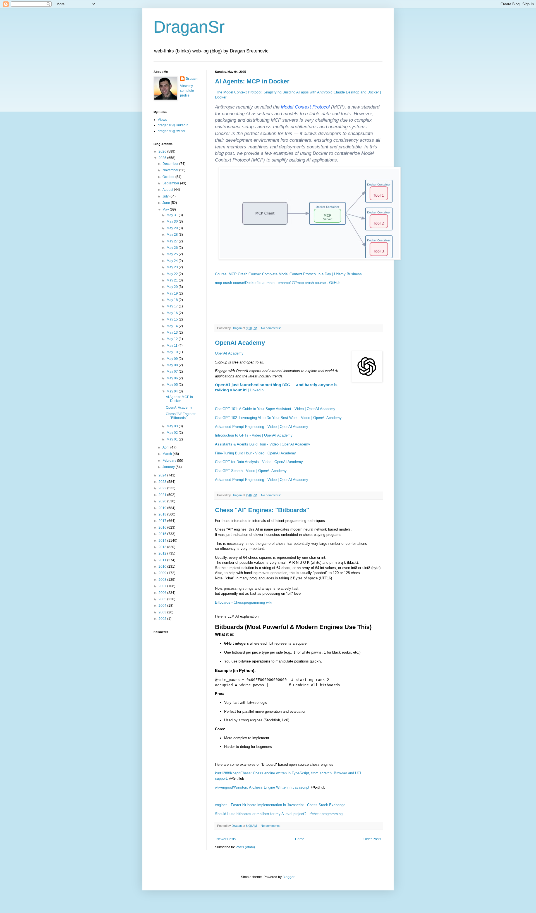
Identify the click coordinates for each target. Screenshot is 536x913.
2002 (163, 619)
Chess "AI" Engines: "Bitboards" (262, 510)
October (168, 177)
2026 (163, 151)
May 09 (173, 359)
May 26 (173, 248)
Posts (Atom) (245, 847)
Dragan (191, 79)
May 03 (173, 426)
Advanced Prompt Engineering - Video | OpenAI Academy (261, 427)
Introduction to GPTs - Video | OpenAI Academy (254, 435)
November (170, 170)
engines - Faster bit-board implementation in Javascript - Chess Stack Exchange (280, 805)
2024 (163, 475)
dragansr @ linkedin (173, 125)
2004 (163, 606)
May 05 (173, 385)
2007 (163, 586)
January (169, 467)
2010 (163, 566)
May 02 (173, 433)
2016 (163, 527)
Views (162, 120)
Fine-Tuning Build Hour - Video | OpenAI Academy (255, 453)
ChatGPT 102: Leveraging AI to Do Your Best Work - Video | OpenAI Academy (278, 418)
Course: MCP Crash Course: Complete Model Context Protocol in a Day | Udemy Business (288, 274)
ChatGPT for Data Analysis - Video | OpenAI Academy (259, 462)
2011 (163, 560)
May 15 (173, 319)
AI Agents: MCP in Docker (252, 81)
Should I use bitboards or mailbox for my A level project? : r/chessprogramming (279, 814)
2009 (163, 573)
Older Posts (372, 839)
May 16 (173, 313)
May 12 (173, 339)
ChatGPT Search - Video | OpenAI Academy (251, 471)
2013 (163, 547)
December (170, 164)
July (165, 196)
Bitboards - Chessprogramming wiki (243, 602)
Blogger (288, 877)
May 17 (173, 306)
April (166, 447)
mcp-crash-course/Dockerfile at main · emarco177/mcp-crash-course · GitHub (277, 283)
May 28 (173, 235)
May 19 (173, 293)
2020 (163, 501)
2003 (163, 612)
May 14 (173, 326)
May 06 (173, 378)
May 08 (173, 365)
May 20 (173, 287)
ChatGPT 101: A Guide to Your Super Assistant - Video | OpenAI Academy (275, 409)
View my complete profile (187, 90)
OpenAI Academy (240, 342)
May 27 (173, 241)
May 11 (172, 346)
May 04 (173, 391)
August (168, 190)
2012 (163, 553)
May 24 (173, 261)
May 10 (173, 352)
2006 (163, 593)
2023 (163, 482)
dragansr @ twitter (171, 131)
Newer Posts (226, 839)
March (167, 454)
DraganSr (189, 27)
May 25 (173, 254)
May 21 (173, 280)
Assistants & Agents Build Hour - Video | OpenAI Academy (262, 444)
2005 (163, 599)
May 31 (173, 215)
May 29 (173, 228)
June (166, 203)
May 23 (173, 267)
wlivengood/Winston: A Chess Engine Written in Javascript (262, 787)
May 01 (173, 439)
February (169, 460)
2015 (163, 534)
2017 (163, 521)
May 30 (173, 221)
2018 (163, 514)
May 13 (173, 332)
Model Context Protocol (305, 107)
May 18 (173, 300)
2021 (163, 495)
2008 (163, 580)
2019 (163, 508)
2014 (163, 541)
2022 (163, 488)
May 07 (173, 372)
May (166, 209)
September (171, 183)
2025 (163, 158)
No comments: (271, 328)
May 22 (173, 274)
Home (299, 839)
